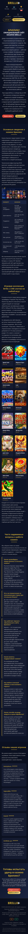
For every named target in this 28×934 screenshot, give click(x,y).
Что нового (8, 15)
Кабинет (7, 19)
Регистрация (20, 116)
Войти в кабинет (14, 892)
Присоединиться (18, 19)
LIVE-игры (14, 7)
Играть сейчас (8, 116)
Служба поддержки (18, 15)
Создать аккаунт (14, 890)
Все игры (7, 7)
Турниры (21, 8)
